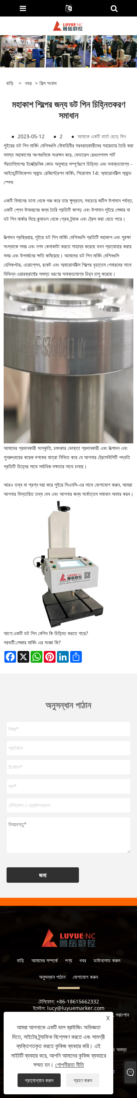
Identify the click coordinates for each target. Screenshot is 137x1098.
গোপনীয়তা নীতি (69, 1065)
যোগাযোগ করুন (85, 976)
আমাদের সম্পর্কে (44, 960)
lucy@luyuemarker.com (75, 1007)
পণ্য (68, 960)
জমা (42, 875)
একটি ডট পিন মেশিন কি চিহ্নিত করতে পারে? (51, 633)
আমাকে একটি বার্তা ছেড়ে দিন (101, 136)
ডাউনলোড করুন (107, 960)
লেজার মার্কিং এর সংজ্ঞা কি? (38, 642)
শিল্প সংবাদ (48, 83)
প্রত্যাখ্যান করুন (39, 1080)
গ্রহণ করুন (82, 1080)
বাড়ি (20, 960)
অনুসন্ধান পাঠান (52, 976)
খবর (28, 83)
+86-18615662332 (77, 1001)
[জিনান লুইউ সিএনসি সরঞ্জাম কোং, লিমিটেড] (68, 25)
